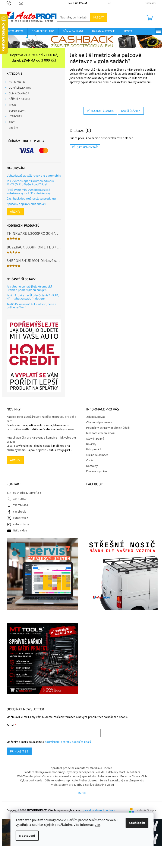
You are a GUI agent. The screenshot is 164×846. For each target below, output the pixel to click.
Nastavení (27, 835)
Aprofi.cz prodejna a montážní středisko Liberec (81, 768)
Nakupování (93, 449)
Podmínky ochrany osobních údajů (108, 428)
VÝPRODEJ (15, 116)
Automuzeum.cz (108, 776)
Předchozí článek (100, 110)
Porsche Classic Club (133, 776)
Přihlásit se (19, 751)
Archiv (15, 211)
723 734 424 (20, 505)
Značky (13, 128)
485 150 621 (20, 499)
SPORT (13, 105)
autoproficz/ (21, 524)
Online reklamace (97, 455)
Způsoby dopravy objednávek (26, 203)
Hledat (98, 17)
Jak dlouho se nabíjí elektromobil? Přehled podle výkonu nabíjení (29, 288)
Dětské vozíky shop (57, 780)
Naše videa (20, 530)
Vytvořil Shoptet (147, 810)
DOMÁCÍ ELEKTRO (20, 88)
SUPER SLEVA (17, 111)
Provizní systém (96, 471)
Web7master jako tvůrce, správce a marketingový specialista (56, 776)
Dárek (82, 793)
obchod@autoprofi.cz (27, 493)
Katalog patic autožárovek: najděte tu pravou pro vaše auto (41, 419)
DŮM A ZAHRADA (19, 93)
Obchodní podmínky (99, 422)
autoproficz (20, 518)
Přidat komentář (85, 147)
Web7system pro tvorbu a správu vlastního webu (82, 785)
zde (97, 824)
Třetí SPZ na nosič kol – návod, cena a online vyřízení (32, 305)
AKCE (12, 122)
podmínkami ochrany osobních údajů (68, 742)
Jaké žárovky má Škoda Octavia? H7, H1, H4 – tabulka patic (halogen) (33, 297)
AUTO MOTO (17, 82)
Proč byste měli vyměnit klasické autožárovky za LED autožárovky (29, 191)
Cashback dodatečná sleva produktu (31, 198)
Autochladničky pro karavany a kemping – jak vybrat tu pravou (41, 440)
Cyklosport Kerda (31, 780)
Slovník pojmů (95, 439)
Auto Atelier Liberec (84, 780)
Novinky (91, 444)
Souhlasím (137, 822)
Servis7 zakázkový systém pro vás (122, 780)
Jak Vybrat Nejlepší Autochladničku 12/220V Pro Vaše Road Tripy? (30, 182)
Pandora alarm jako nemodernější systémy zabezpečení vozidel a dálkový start (74, 772)
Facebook (19, 512)
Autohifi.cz (134, 772)
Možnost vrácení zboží (100, 433)
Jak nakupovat (77, 3)
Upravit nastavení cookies (98, 810)
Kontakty (92, 466)
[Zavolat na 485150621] (13, 3)
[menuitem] (14, 31)
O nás (90, 460)
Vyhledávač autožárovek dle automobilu (34, 175)
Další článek (130, 110)
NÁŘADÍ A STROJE (20, 99)
